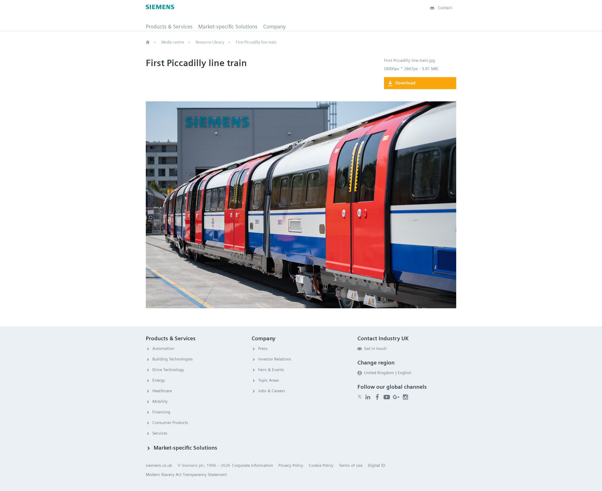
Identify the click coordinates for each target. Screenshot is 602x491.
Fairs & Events (271, 369)
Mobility (160, 401)
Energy (158, 380)
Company (274, 27)
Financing (161, 411)
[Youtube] (387, 397)
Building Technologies (172, 358)
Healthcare (162, 390)
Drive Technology (168, 369)
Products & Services (169, 27)
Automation (163, 348)
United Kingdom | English (387, 372)
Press (263, 348)
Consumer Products (170, 422)
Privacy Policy (290, 465)
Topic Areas (268, 380)
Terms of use (350, 465)
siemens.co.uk (159, 465)
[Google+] (396, 397)
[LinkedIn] (368, 397)
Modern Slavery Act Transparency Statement (186, 474)
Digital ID (376, 465)
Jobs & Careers (271, 390)
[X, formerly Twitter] (359, 396)
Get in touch (375, 348)
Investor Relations (274, 358)
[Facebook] (377, 397)
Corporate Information (252, 465)
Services (159, 433)
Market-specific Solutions (227, 27)
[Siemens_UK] (405, 397)
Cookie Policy (321, 465)
